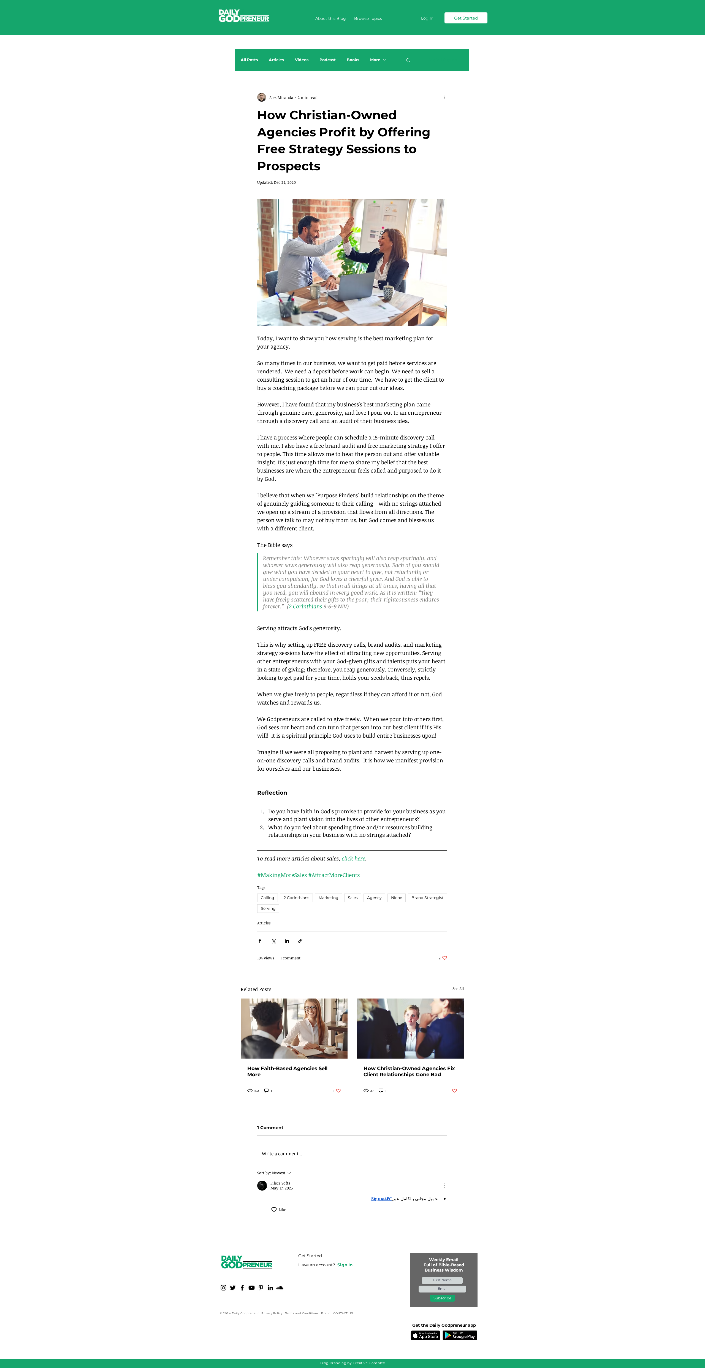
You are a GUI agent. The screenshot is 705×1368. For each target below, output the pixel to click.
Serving (268, 908)
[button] (368, 18)
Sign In (344, 1264)
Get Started (310, 1255)
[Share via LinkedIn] (286, 940)
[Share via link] (300, 940)
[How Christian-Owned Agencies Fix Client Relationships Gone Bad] (410, 1029)
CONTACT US (343, 1313)
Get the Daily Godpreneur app (444, 1325)
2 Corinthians (296, 897)
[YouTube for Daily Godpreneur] (251, 1287)
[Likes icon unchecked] (274, 1209)
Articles (276, 60)
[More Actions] (444, 1185)
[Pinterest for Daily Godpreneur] (261, 1287)
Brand (326, 1313)
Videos (301, 60)
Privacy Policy (271, 1313)
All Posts (249, 60)
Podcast (327, 60)
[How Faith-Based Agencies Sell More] (294, 1029)
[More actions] (444, 97)
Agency (374, 897)
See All (458, 988)
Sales (353, 897)
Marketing (328, 897)
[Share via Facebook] (259, 940)
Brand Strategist (427, 897)
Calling (267, 897)
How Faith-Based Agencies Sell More (287, 1071)
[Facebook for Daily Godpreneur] (242, 1287)
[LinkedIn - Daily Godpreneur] (270, 1287)
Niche (396, 897)
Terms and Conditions (302, 1313)
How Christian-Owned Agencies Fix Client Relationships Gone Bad (409, 1071)
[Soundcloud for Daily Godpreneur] (279, 1287)
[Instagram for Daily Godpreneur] (223, 1287)
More (375, 60)
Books (353, 60)
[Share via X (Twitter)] (273, 940)
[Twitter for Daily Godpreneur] (233, 1287)
